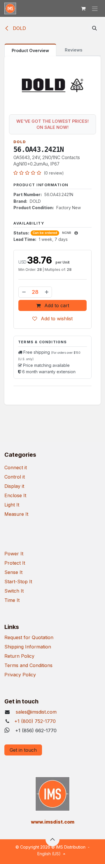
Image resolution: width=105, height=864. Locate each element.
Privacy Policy (20, 675)
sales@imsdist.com (35, 712)
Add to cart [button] (56, 305)
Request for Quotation (28, 637)
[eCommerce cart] (83, 8)
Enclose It (15, 495)
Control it (14, 477)
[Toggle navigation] (95, 8)
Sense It (13, 572)
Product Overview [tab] (30, 50)
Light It (11, 505)
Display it (14, 486)
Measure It (16, 514)
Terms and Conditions (28, 665)
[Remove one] (24, 292)
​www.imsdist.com (53, 822)
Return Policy (19, 656)
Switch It (14, 591)
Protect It (14, 563)
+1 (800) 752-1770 (35, 721)
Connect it (15, 467)
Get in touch (23, 750)
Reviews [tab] (73, 49)
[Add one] (47, 292)
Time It (12, 600)
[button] (94, 28)
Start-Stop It (18, 581)
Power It (13, 554)
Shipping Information (27, 647)
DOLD (18, 28)
